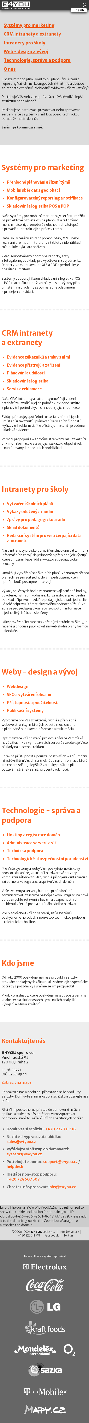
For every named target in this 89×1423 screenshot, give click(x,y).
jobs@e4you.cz (62, 1186)
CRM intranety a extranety (32, 34)
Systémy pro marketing (29, 25)
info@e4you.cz (69, 1232)
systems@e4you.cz (24, 1154)
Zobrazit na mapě (16, 1082)
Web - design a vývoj (26, 51)
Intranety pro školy (24, 43)
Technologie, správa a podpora (37, 60)
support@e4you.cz (60, 1161)
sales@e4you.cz (21, 1141)
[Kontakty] (85, 4)
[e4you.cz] (16, 7)
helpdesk (15, 1166)
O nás (10, 69)
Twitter (68, 1235)
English (79, 10)
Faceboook (52, 1235)
